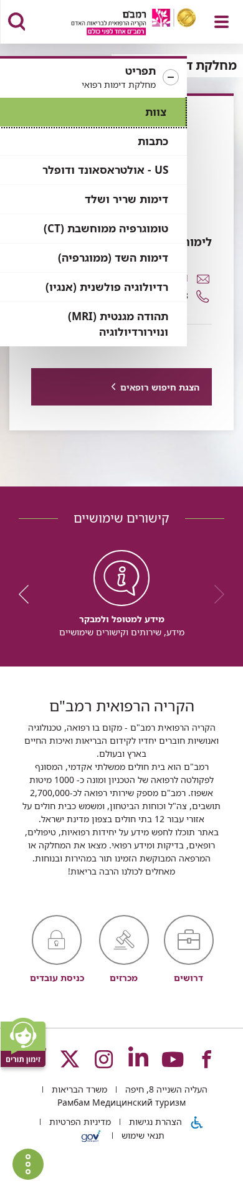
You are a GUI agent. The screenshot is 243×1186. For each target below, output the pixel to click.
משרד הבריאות (78, 1089)
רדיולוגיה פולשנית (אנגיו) (106, 287)
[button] (93, 78)
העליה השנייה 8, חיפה (165, 1089)
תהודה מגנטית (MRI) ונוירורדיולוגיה (118, 324)
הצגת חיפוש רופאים (159, 387)
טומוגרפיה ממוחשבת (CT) (106, 228)
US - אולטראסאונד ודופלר (105, 170)
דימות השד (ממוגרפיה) (113, 257)
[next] (28, 594)
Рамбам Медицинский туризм (121, 1102)
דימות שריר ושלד (126, 199)
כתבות (153, 141)
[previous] (215, 594)
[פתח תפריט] (221, 22)
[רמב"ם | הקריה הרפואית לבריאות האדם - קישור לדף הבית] (118, 23)
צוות (155, 112)
